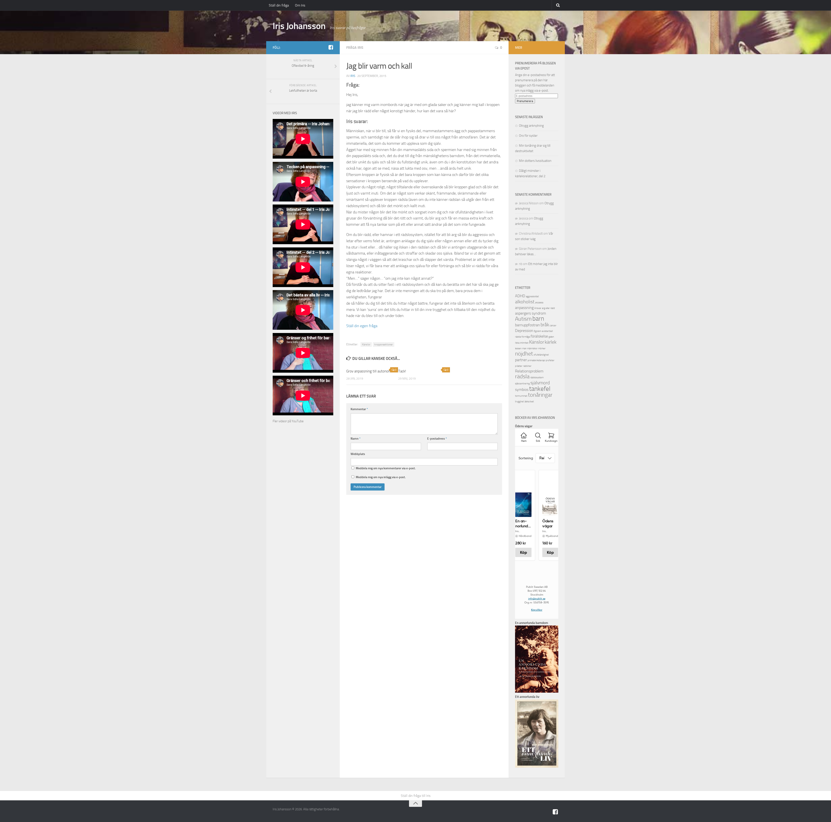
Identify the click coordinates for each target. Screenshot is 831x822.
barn (538, 318)
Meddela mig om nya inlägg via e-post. (381, 477)
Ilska (517, 342)
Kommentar (359, 409)
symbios (521, 389)
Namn (356, 438)
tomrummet (521, 396)
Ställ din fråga (279, 5)
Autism (523, 318)
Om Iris (300, 5)
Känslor (366, 344)
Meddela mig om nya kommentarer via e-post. (386, 468)
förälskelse (539, 336)
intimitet (524, 342)
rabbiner (527, 366)
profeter (550, 360)
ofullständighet (541, 354)
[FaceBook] (330, 47)
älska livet (529, 401)
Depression (524, 330)
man (524, 348)
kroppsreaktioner (383, 344)
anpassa (539, 302)
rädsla (522, 376)
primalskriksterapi (536, 360)
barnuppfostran (527, 325)
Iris (352, 76)
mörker (542, 348)
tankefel (539, 389)
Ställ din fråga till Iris (415, 796)
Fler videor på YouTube (288, 421)
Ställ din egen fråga (361, 325)
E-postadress (437, 438)
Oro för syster (528, 136)
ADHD (520, 296)
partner (521, 360)
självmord (540, 383)
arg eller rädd (548, 308)
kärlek (550, 342)
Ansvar (537, 308)
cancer (553, 325)
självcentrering (522, 383)
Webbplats (358, 454)
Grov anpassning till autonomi (369, 371)
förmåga (526, 336)
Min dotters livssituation (535, 161)
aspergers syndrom (530, 313)
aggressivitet (532, 296)
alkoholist (525, 302)
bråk (545, 325)
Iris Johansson (299, 26)
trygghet (519, 401)
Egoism (537, 331)
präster (518, 366)
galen (551, 336)
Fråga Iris (354, 47)
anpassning (524, 307)
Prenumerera (525, 101)
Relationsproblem (529, 371)
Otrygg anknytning (531, 126)
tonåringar (540, 395)
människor (532, 348)
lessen (518, 348)
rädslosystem (537, 377)
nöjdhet (524, 353)
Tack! (402, 371)
